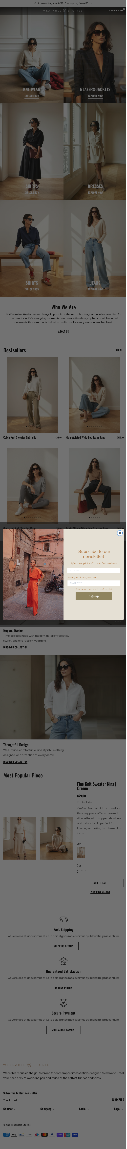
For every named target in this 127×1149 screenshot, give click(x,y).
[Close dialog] (118, 533)
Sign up (92, 596)
